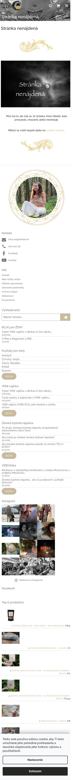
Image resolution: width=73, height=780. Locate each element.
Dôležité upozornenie (12, 283)
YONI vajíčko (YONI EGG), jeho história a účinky (29, 404)
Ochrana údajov (10, 292)
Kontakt (5, 275)
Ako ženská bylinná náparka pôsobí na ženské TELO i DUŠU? (33, 445)
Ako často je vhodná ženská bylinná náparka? (28, 437)
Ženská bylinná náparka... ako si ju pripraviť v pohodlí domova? (32, 481)
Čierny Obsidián (11, 363)
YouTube (12, 260)
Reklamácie (7, 296)
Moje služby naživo (11, 279)
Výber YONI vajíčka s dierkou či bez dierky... (27, 332)
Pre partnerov (8, 300)
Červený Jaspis (10, 359)
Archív (9, 376)
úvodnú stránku (55, 130)
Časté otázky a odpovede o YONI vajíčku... (26, 397)
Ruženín (6, 370)
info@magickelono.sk (18, 239)
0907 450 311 (14, 246)
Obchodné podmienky (13, 287)
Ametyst (7, 355)
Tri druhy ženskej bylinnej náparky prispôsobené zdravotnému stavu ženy (30, 429)
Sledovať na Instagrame (31, 580)
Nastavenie (35, 760)
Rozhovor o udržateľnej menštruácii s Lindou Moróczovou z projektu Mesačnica (36, 471)
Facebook (13, 253)
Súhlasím (35, 771)
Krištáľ (5, 367)
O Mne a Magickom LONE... (17, 339)
